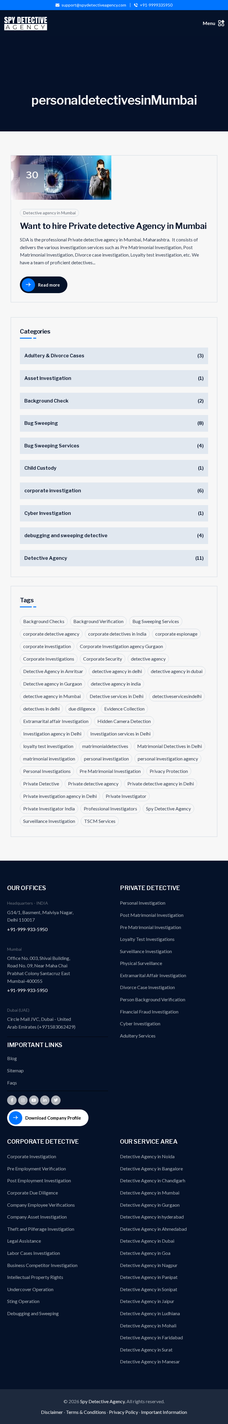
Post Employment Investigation (39, 1180)
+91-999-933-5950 (27, 929)
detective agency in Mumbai (52, 696)
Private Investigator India (49, 808)
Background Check (46, 401)
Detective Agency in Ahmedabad (153, 1229)
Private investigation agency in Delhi (60, 796)
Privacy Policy (123, 1412)
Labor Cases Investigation (33, 1253)
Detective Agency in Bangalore (151, 1168)
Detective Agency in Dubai (147, 1241)
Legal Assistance (24, 1241)
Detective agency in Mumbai (49, 212)
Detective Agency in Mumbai (149, 1192)
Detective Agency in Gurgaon (150, 1205)
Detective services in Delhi (116, 696)
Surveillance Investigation (49, 821)
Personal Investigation (142, 903)
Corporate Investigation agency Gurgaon (121, 646)
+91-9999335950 (156, 5)
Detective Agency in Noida (147, 1156)
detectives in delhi (41, 708)
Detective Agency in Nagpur (149, 1265)
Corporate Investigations (48, 658)
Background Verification (98, 621)
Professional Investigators (110, 808)
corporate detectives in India (117, 633)
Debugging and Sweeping (33, 1313)
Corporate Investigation (31, 1156)
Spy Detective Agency (168, 808)
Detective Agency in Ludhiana (150, 1313)
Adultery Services (138, 1035)
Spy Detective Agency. (103, 1401)
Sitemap (15, 1070)
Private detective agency (93, 783)
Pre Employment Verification (36, 1168)
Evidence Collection (124, 708)
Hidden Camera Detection (124, 721)
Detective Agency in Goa (145, 1253)
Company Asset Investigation (37, 1216)
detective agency (148, 658)
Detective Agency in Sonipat (148, 1289)
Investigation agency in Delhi (52, 733)
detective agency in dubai (176, 671)
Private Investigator (126, 796)
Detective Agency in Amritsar (53, 671)
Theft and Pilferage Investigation (40, 1229)
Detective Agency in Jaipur (147, 1301)
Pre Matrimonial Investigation (110, 771)
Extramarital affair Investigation (55, 721)
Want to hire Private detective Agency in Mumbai (113, 226)
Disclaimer (52, 1412)
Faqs (12, 1082)
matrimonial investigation (49, 758)
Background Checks (43, 621)
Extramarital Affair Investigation (153, 975)
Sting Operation (23, 1301)
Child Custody (40, 468)
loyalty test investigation (48, 746)
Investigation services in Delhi (120, 733)
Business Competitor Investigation (42, 1265)
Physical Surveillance (141, 963)
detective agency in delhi (117, 671)
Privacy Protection (169, 771)
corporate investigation (52, 490)
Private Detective (41, 783)
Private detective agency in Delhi (160, 783)
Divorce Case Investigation (147, 987)
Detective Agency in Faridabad (151, 1337)
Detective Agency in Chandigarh (152, 1180)
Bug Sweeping (41, 423)
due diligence (82, 708)
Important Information (164, 1412)
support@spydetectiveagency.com (93, 5)
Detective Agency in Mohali (148, 1325)
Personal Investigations (47, 771)
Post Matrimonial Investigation (151, 915)
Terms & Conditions (86, 1412)
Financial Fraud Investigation (149, 1011)
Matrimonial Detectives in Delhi (169, 746)
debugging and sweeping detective (65, 535)
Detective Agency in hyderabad (152, 1216)
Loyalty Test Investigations (147, 939)
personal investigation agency (168, 758)
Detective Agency (45, 558)
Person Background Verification (152, 999)
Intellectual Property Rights (35, 1277)
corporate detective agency (51, 633)
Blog (12, 1058)
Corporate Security (102, 658)
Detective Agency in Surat (146, 1349)
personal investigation (106, 758)
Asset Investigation (47, 378)
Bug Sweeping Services (51, 446)
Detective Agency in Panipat (149, 1277)
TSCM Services (99, 821)
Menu (209, 23)
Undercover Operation (30, 1289)
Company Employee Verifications (41, 1205)
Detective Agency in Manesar (150, 1361)
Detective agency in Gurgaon (52, 683)
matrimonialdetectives (105, 746)
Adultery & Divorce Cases (54, 356)
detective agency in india (116, 683)
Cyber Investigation (47, 513)
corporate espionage (176, 633)
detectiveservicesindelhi (177, 696)
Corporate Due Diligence (32, 1192)
